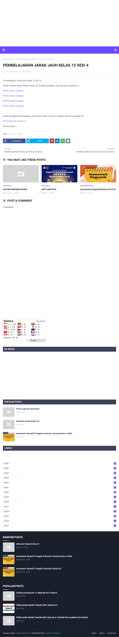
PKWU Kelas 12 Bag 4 (13, 106)
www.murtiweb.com (13, 71)
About (101, 633)
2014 (60, 521)
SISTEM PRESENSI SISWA (15, 189)
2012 (60, 526)
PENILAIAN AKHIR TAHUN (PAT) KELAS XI (36, 605)
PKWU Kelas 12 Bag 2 (13, 96)
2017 (60, 506)
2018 (60, 502)
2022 (60, 482)
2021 (60, 487)
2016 (60, 511)
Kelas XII (12, 134)
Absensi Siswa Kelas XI (27, 421)
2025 (60, 468)
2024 (60, 473)
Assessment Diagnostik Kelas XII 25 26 (98, 189)
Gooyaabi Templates (52, 633)
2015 (60, 516)
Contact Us (111, 633)
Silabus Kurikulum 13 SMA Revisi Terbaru (36, 593)
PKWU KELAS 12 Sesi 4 (14, 121)
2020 (60, 492)
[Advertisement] (59, 23)
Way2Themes (25, 633)
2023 (60, 478)
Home (5, 59)
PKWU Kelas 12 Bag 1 (13, 90)
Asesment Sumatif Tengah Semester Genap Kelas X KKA (44, 433)
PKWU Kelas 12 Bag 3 (13, 101)
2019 (60, 497)
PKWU (12, 59)
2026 (60, 463)
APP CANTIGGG (49, 189)
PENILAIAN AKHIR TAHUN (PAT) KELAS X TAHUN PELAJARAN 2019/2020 (52, 617)
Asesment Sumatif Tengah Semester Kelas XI (38, 568)
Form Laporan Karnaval (27, 409)
